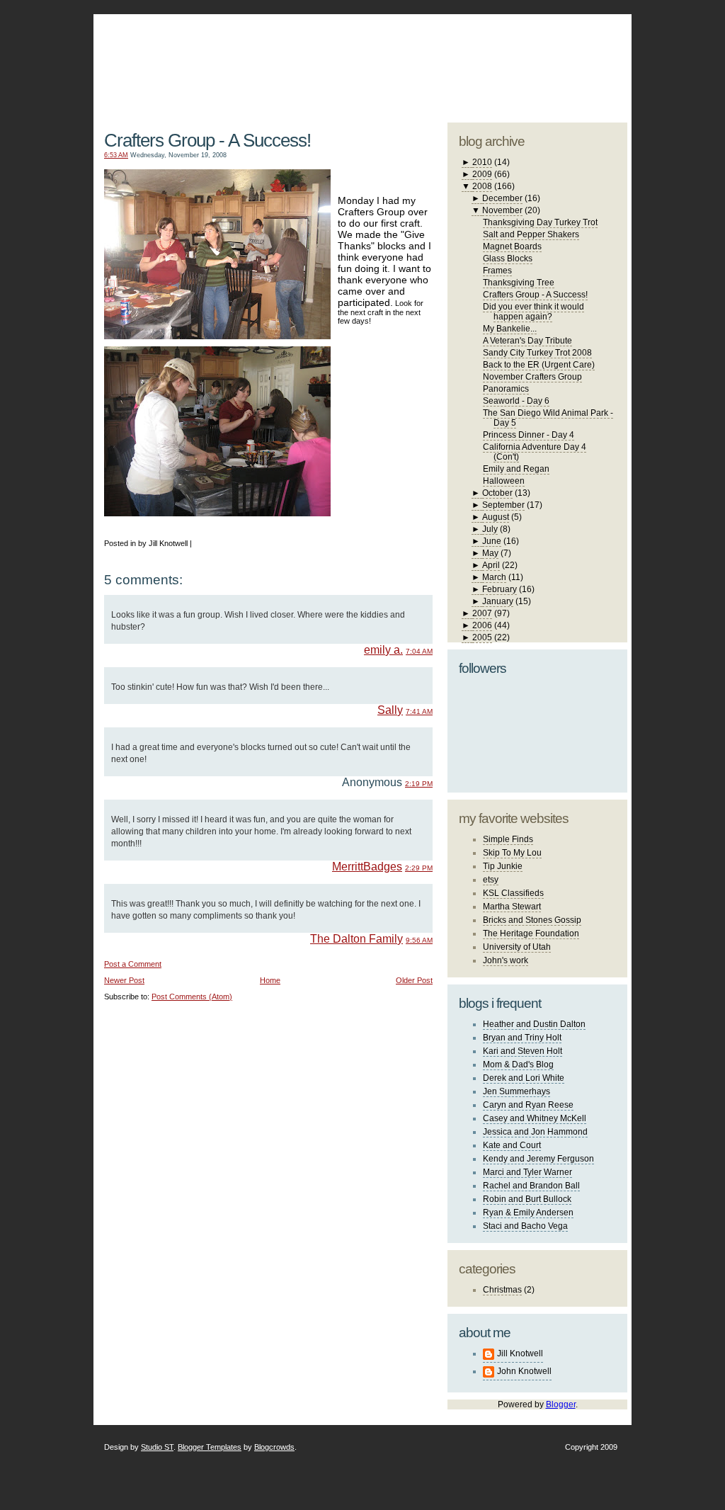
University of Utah (517, 947)
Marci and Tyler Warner (527, 1172)
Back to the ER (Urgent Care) (539, 365)
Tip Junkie (503, 866)
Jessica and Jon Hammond (535, 1132)
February (499, 589)
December (502, 198)
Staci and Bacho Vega (525, 1226)
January (497, 601)
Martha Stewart (512, 907)
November (502, 210)
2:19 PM (419, 784)
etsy (490, 880)
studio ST (516, 61)
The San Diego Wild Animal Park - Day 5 (548, 418)
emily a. (383, 650)
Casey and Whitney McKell (534, 1118)
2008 (482, 186)
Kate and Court (512, 1145)
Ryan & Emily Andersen (528, 1212)
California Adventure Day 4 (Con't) (534, 452)
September (503, 505)
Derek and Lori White (523, 1078)
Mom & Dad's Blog (518, 1064)
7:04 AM (419, 651)
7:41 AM (419, 711)
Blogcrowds (274, 1447)
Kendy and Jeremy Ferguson (538, 1159)
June (491, 541)
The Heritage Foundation (531, 933)
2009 (482, 174)
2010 (482, 162)
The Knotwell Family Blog (265, 57)
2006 (482, 625)
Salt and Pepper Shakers (531, 234)
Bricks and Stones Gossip (532, 920)
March (494, 577)
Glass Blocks (507, 258)
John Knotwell (524, 1371)
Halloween (504, 481)
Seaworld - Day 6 (516, 401)
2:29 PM (419, 868)
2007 (482, 613)
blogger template (574, 50)
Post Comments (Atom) (192, 996)
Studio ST (157, 1447)
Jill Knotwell (520, 1353)
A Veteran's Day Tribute (527, 341)
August (495, 517)
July (490, 529)
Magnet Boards (512, 246)
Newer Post (124, 980)
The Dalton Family (356, 939)
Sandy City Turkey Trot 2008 (537, 353)
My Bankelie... (510, 329)
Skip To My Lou (512, 853)
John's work (505, 960)
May (490, 553)
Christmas (502, 1290)
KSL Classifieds (513, 893)
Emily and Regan (516, 469)
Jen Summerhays (516, 1091)
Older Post (414, 980)
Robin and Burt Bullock (527, 1199)
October (497, 493)
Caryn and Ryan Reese (528, 1105)
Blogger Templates (209, 1447)
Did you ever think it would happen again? (533, 312)
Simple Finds (508, 839)
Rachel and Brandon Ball (531, 1186)
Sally (390, 710)
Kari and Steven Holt (522, 1051)
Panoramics (506, 389)
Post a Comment (132, 964)
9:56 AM (419, 940)
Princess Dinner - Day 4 (528, 435)
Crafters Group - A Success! (207, 140)
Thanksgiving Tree (518, 283)
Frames (497, 271)
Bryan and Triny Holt (522, 1038)
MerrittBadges (367, 867)
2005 (482, 637)
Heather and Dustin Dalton (534, 1024)
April (491, 565)
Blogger (561, 1404)
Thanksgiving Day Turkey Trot (540, 222)
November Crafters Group (532, 377)
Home (270, 980)
